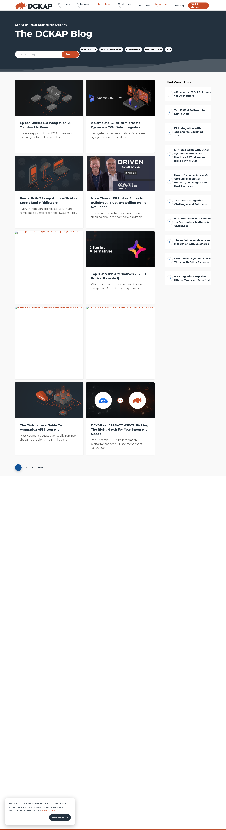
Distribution (153, 49)
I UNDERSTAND (60, 817)
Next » (41, 467)
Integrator (88, 49)
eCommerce (133, 49)
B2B (168, 49)
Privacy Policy (48, 810)
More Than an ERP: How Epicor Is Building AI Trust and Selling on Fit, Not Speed (119, 203)
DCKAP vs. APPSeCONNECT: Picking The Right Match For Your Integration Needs (120, 430)
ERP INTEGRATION (111, 49)
